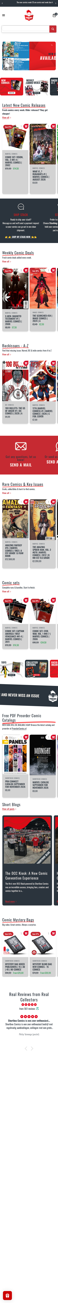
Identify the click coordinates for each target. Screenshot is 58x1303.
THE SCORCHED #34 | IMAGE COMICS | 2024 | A (42, 318)
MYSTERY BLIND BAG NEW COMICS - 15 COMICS (42, 967)
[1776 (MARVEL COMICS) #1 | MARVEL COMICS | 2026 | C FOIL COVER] (43, 381)
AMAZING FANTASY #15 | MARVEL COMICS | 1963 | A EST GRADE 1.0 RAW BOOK (14, 550)
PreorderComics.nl (19, 728)
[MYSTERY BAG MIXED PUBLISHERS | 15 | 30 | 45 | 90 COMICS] (15, 944)
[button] (27, 1048)
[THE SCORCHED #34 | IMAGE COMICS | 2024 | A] (43, 288)
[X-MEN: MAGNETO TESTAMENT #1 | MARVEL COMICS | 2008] (15, 288)
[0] (54, 15)
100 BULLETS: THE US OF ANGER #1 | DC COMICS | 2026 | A (15, 411)
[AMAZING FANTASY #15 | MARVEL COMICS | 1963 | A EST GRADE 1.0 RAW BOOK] (15, 518)
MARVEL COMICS (39, 168)
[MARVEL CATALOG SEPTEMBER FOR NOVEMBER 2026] (43, 755)
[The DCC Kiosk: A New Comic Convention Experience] (27, 840)
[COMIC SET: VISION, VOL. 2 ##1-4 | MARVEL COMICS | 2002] (15, 137)
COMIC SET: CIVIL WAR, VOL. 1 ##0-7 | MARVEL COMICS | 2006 (42, 635)
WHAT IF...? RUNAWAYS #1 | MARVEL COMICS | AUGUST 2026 (41, 175)
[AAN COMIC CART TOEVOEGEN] (25, 126)
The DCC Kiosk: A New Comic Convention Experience (26, 875)
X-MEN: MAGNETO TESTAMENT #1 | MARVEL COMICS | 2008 (13, 320)
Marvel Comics (11, 154)
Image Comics (38, 312)
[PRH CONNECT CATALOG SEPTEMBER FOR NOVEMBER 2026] (15, 754)
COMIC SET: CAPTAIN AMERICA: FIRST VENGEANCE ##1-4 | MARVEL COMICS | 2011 (14, 636)
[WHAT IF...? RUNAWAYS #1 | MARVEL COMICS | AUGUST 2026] (43, 144)
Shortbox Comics (12, 778)
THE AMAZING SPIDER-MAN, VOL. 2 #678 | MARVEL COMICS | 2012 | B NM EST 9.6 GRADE (42, 552)
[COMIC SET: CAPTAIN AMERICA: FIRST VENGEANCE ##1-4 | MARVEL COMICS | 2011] (15, 611)
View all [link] (5, 117)
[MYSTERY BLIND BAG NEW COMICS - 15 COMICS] (43, 944)
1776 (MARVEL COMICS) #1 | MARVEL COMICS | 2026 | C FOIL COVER (43, 412)
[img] (29, 1004)
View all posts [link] (8, 809)
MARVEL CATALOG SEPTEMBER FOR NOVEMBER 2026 (41, 785)
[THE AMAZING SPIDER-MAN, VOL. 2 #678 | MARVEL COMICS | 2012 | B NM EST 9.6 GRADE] (43, 519)
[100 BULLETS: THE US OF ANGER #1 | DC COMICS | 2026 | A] (15, 381)
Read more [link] (10, 901)
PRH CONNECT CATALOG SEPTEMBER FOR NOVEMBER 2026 (15, 784)
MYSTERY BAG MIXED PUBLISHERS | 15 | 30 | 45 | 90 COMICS (15, 967)
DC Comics (9, 405)
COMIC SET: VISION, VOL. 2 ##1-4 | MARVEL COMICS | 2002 (14, 161)
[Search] (52, 29)
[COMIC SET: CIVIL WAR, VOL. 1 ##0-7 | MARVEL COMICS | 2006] (43, 611)
